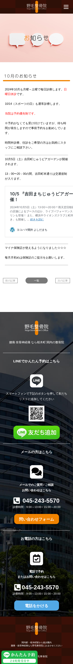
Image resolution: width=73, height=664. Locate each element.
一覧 (36, 280)
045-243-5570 (40, 500)
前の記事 (10, 280)
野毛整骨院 (41, 656)
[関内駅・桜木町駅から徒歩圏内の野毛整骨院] (37, 7)
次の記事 (63, 280)
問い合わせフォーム (36, 519)
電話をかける (36, 606)
